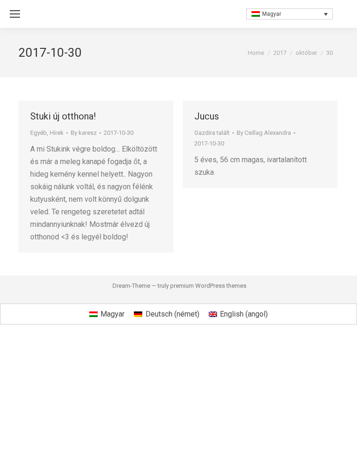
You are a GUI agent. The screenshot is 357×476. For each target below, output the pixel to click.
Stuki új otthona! (63, 116)
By (84, 132)
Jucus (206, 116)
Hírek (57, 132)
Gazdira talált (212, 132)
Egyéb (38, 132)
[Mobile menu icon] (14, 14)
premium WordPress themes (208, 285)
